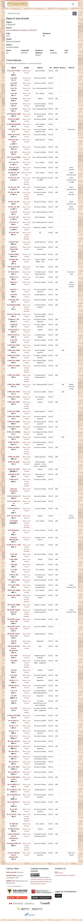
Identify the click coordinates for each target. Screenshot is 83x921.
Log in (58, 896)
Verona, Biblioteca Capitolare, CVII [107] (21, 30)
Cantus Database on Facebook (65, 875)
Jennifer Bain (11, 875)
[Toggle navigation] (73, 4)
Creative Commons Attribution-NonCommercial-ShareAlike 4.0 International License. (41, 882)
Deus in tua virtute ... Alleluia (26, 710)
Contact (60, 873)
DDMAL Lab (10, 881)
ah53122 (24, 53)
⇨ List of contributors (14, 886)
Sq (7, 53)
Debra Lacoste (11, 872)
